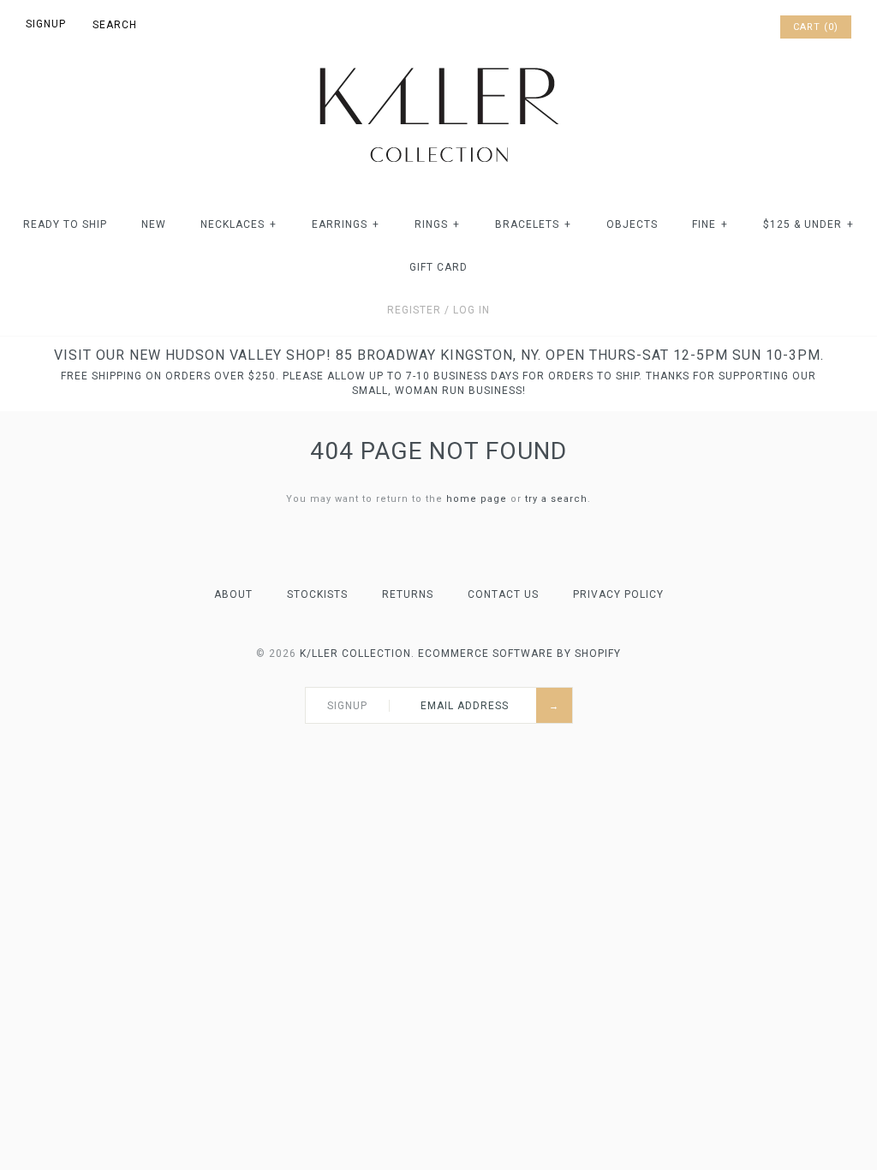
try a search (556, 498)
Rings (437, 224)
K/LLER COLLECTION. (357, 654)
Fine (710, 224)
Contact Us (503, 594)
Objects (632, 224)
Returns (407, 594)
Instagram (741, 27)
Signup (46, 24)
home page (476, 498)
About (233, 594)
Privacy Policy (618, 594)
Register (414, 310)
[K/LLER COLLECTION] (438, 63)
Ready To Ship (65, 224)
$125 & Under (808, 224)
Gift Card (438, 267)
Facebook (697, 27)
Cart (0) (815, 27)
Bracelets (533, 224)
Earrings (345, 224)
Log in (471, 310)
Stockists (317, 594)
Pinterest (719, 27)
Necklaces (238, 224)
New (153, 224)
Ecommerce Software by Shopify (519, 654)
